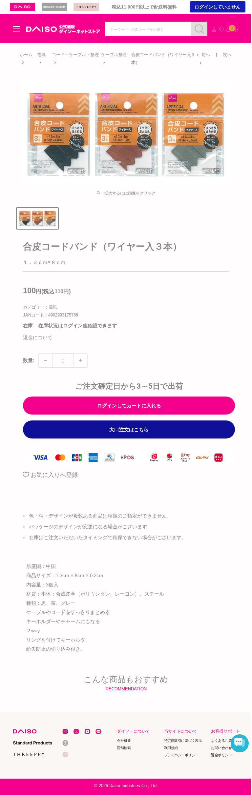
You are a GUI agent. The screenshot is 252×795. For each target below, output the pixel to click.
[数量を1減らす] (45, 360)
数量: (28, 360)
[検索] (199, 29)
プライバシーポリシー (181, 755)
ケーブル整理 (114, 54)
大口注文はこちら (129, 429)
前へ (205, 54)
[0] (228, 29)
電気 (41, 54)
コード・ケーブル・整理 (75, 54)
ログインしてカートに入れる (129, 405)
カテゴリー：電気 (40, 307)
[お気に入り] (221, 29)
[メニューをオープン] (16, 28)
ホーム (26, 54)
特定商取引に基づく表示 (183, 741)
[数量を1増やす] (80, 360)
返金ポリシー (221, 755)
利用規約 (171, 748)
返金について (37, 337)
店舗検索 (124, 748)
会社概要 (124, 741)
